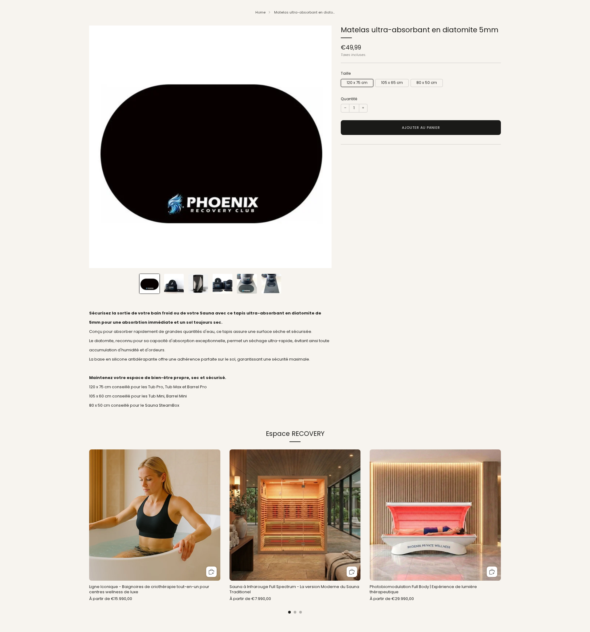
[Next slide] (319, 146)
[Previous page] (89, 515)
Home (260, 12)
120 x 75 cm (357, 82)
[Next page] (501, 515)
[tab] (289, 612)
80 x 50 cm (426, 82)
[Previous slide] (101, 146)
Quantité (349, 98)
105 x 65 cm (392, 82)
